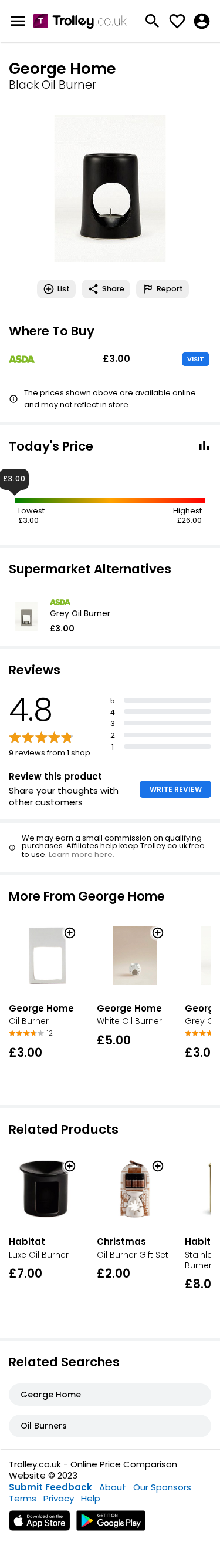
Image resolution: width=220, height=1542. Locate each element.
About (112, 1487)
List (63, 288)
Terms (22, 1498)
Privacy (58, 1498)
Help (90, 1498)
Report (170, 288)
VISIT (195, 359)
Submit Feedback (50, 1487)
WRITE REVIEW (176, 789)
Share (113, 288)
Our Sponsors (162, 1487)
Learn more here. (81, 854)
